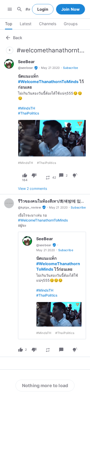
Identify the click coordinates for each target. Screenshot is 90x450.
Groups (71, 23)
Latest (26, 23)
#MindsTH (26, 108)
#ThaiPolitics (28, 113)
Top (8, 23)
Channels (47, 23)
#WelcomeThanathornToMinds (48, 81)
